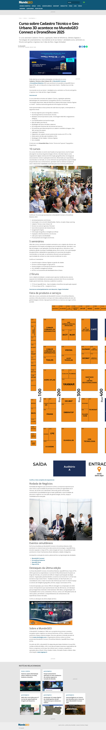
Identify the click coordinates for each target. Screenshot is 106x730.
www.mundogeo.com (39, 637)
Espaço (34, 6)
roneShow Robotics (37, 83)
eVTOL (39, 6)
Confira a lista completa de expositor (41, 480)
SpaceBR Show (36, 562)
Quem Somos (30, 8)
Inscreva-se (32, 95)
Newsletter (63, 6)
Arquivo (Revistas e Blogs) (82, 725)
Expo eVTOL (35, 564)
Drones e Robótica (25, 6)
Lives (75, 6)
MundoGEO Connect (59, 81)
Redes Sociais (39, 8)
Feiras (70, 6)
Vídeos (80, 6)
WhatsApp (56, 6)
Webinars (22, 8)
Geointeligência (47, 6)
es (53, 480)
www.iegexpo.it (42, 652)
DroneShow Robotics (38, 560)
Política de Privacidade (70, 725)
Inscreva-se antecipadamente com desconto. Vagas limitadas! (48, 289)
